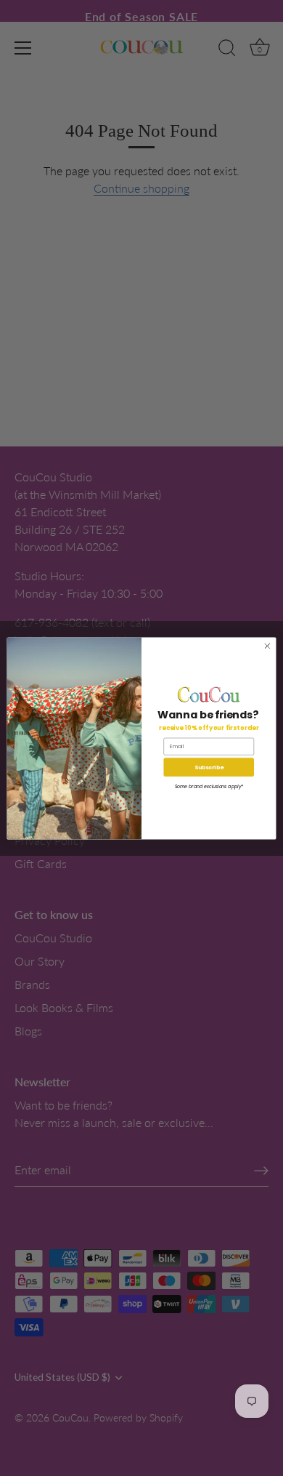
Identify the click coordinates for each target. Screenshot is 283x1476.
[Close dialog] (267, 646)
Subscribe (208, 767)
